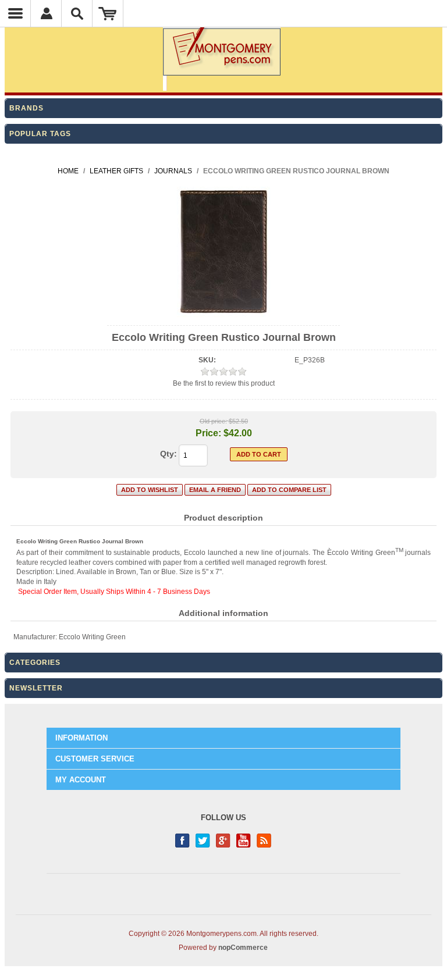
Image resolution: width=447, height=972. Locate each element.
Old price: (213, 421)
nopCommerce (243, 947)
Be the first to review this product (224, 383)
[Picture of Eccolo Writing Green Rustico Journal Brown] (223, 315)
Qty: (168, 453)
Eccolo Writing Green (92, 637)
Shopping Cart (108, 13)
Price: (208, 433)
